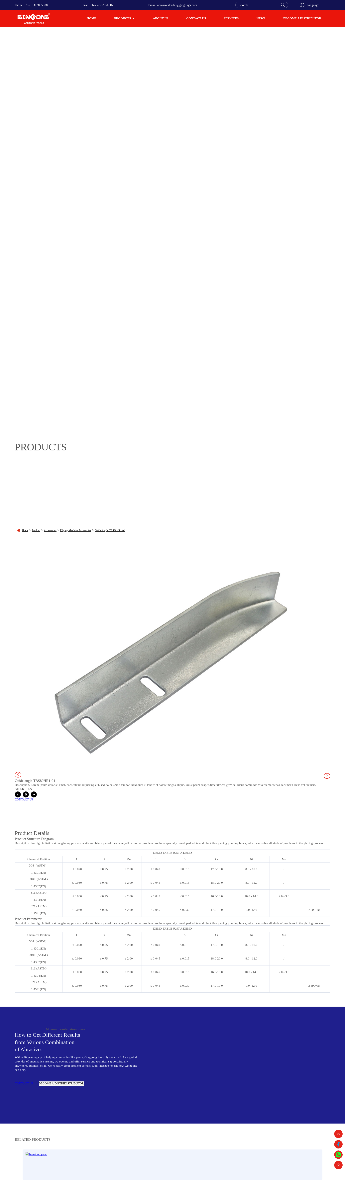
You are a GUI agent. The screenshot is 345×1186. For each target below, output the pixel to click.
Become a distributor (302, 18)
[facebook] (18, 794)
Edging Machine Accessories (75, 530)
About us (160, 18)
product (36, 530)
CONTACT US (24, 799)
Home (91, 18)
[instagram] (26, 794)
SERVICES (231, 18)
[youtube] (34, 794)
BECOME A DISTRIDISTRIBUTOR (61, 1083)
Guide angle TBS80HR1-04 (110, 530)
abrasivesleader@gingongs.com (177, 5)
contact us (196, 18)
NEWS (261, 18)
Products (122, 18)
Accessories (50, 530)
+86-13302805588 (36, 5)
